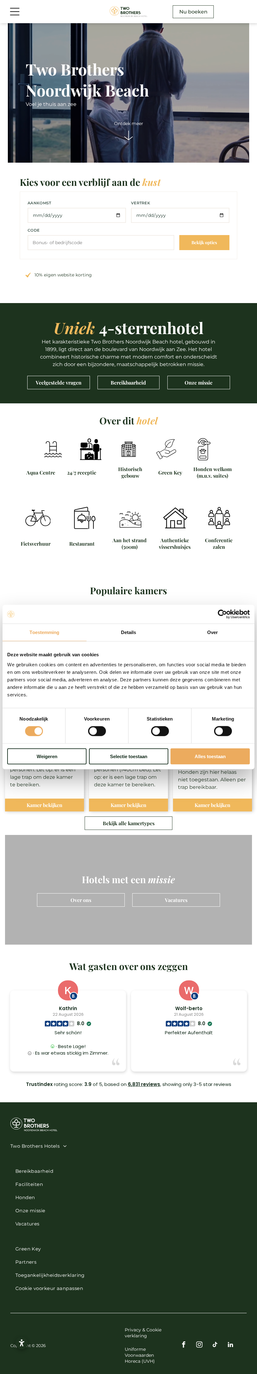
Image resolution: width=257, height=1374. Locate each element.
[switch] (97, 731)
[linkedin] (230, 1345)
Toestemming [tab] (44, 632)
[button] (128, 1288)
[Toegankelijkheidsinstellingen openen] (21, 1343)
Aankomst (39, 203)
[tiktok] (214, 1345)
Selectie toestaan (128, 756)
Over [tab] (212, 632)
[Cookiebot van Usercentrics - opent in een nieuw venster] (222, 614)
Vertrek (140, 203)
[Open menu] (14, 11)
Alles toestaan (210, 756)
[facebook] (183, 1345)
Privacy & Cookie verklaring (143, 1333)
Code (33, 230)
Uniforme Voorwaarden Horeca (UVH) (140, 1355)
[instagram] (199, 1345)
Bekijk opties (204, 242)
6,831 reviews (144, 1084)
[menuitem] (126, 1145)
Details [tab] (128, 632)
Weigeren (47, 756)
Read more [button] (189, 1062)
